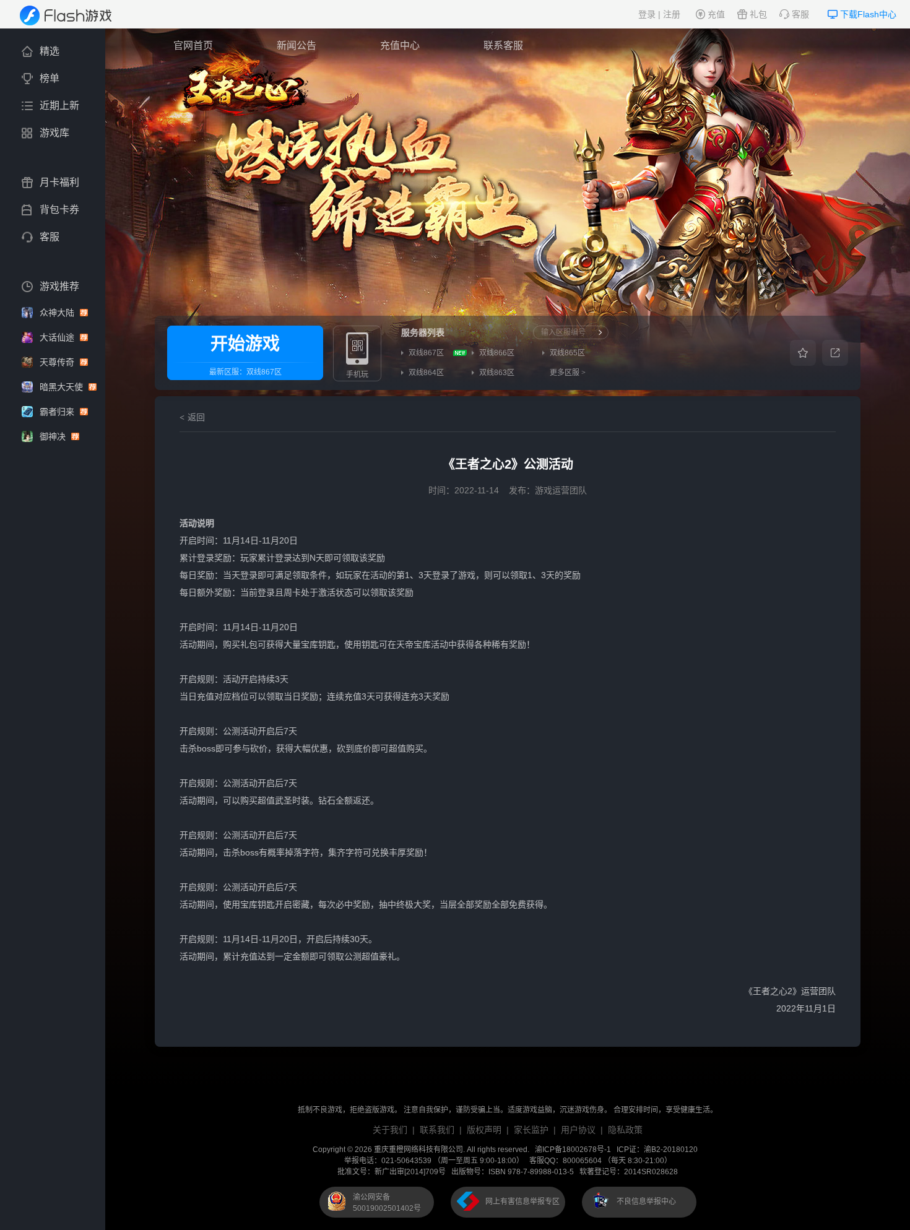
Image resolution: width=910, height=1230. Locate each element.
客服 (800, 14)
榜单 (49, 78)
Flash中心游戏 (74, 15)
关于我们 (390, 1130)
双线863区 (496, 372)
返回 (196, 417)
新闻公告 (296, 45)
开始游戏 (245, 343)
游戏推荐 (59, 286)
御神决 (54, 436)
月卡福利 (59, 182)
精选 (49, 51)
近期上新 (59, 105)
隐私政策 (625, 1130)
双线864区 (426, 372)
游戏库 (54, 133)
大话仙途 (58, 337)
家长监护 (531, 1130)
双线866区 (496, 353)
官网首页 (193, 45)
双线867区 (264, 372)
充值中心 (400, 45)
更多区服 (568, 372)
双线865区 (567, 353)
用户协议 (578, 1130)
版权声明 (484, 1130)
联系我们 (437, 1130)
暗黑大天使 (62, 387)
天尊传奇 (58, 362)
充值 (716, 14)
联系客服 (503, 45)
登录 (647, 14)
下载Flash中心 (868, 14)
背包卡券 (59, 209)
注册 (671, 14)
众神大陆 (58, 313)
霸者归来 (58, 412)
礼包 (758, 14)
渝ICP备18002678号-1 (573, 1149)
